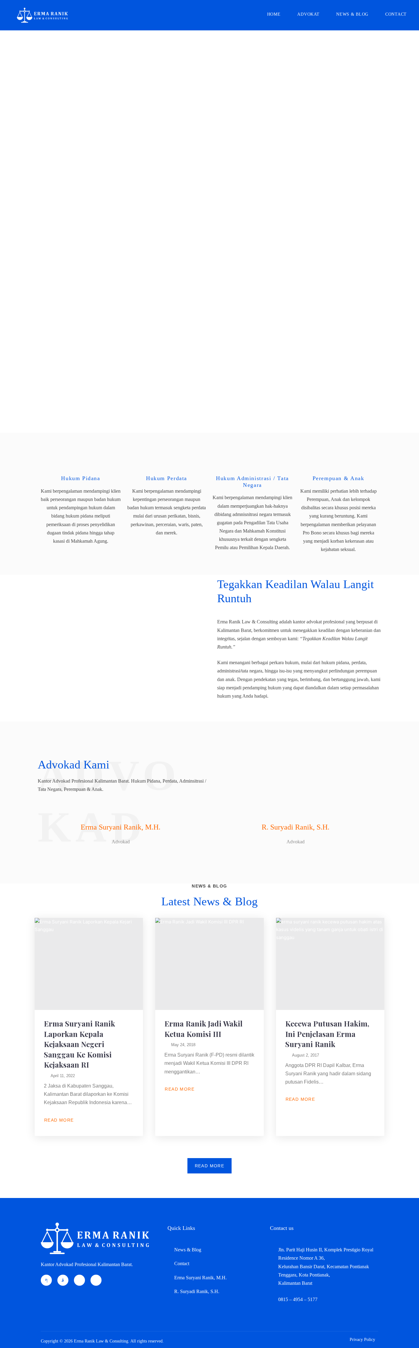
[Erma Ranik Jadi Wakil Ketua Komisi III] (209, 964)
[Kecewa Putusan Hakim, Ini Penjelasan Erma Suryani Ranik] (330, 964)
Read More (59, 1120)
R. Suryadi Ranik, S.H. (295, 827)
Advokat (308, 14)
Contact (396, 14)
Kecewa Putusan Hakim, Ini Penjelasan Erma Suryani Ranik (327, 1034)
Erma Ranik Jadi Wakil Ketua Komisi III (203, 1029)
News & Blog (352, 14)
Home (274, 14)
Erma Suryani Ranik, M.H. (120, 827)
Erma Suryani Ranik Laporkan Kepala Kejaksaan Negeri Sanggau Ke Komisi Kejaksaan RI (79, 1044)
